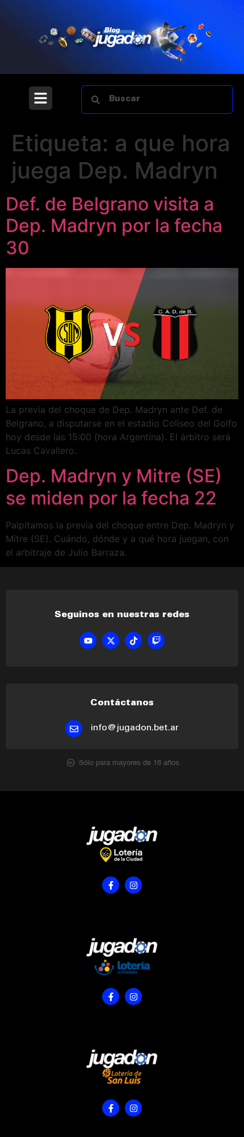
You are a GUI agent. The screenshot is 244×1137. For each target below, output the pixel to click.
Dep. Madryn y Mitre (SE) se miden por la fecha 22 (114, 486)
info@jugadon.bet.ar (135, 728)
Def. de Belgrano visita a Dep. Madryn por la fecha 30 (114, 226)
